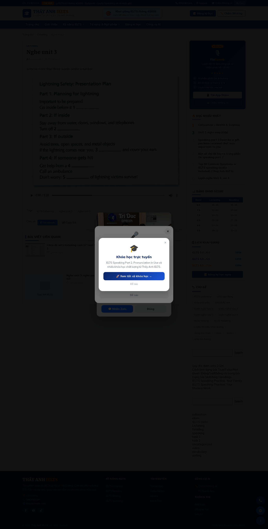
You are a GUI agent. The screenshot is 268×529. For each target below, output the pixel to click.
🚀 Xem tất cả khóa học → (134, 276)
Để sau (134, 284)
